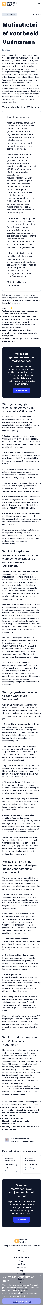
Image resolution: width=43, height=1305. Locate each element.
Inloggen (21, 1261)
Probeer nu (21, 1220)
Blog (21, 1271)
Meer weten (21, 390)
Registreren (21, 1264)
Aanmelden (21, 1267)
